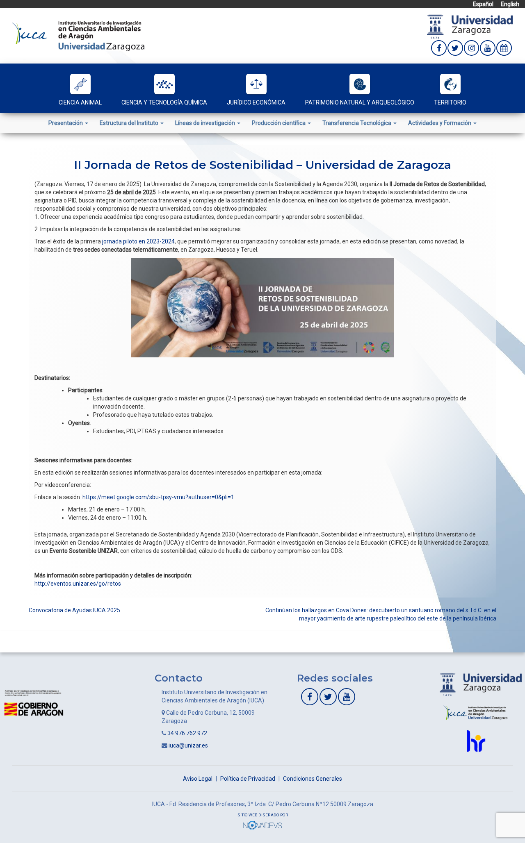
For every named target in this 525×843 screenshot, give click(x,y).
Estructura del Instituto (130, 123)
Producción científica (279, 123)
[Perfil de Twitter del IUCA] (455, 48)
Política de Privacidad (247, 778)
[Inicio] (78, 35)
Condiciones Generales (312, 778)
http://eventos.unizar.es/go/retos (77, 583)
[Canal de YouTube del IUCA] (487, 48)
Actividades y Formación (440, 123)
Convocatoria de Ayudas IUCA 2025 (74, 610)
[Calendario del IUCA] (504, 48)
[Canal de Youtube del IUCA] (346, 696)
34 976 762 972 (187, 733)
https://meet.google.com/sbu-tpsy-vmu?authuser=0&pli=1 (158, 497)
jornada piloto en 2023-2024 (138, 241)
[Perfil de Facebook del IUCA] (439, 48)
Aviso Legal (197, 778)
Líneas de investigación (205, 123)
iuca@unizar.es (188, 745)
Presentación (66, 123)
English (510, 4)
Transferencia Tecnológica (357, 123)
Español (483, 4)
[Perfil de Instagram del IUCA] (471, 48)
